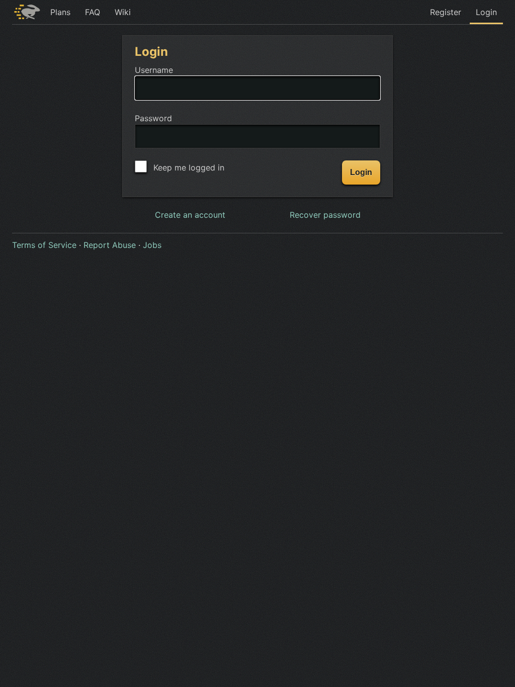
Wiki (123, 12)
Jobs (152, 245)
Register (445, 12)
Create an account (190, 215)
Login (486, 12)
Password (153, 118)
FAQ (92, 12)
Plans (60, 12)
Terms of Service (44, 245)
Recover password (325, 215)
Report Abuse (109, 245)
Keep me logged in (187, 167)
